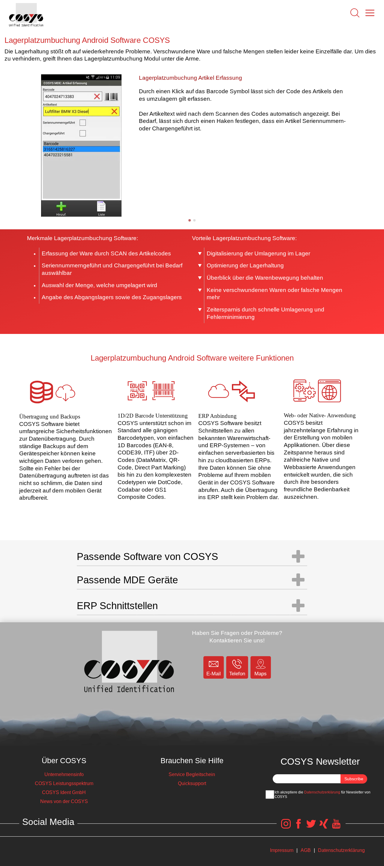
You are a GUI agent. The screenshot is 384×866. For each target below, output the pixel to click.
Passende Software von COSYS (147, 556)
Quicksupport (192, 783)
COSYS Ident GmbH (64, 792)
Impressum (281, 850)
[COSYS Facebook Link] (298, 826)
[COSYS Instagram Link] (286, 826)
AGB (306, 850)
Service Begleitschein (192, 774)
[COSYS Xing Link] (323, 826)
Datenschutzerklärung (322, 792)
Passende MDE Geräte (127, 579)
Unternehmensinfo (64, 774)
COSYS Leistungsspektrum (64, 783)
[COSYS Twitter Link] (311, 826)
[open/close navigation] (298, 556)
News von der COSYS (64, 801)
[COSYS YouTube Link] (336, 826)
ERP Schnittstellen (117, 605)
